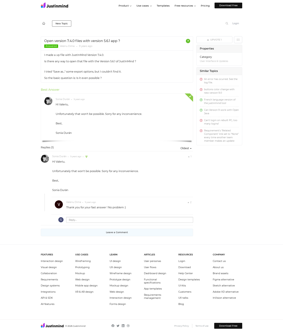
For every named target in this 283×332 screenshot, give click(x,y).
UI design (115, 261)
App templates (153, 288)
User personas (152, 261)
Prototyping (82, 267)
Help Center (185, 273)
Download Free (228, 5)
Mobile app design (86, 285)
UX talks (183, 297)
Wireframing (83, 261)
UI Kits (182, 285)
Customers (184, 291)
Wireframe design (121, 273)
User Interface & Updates (214, 61)
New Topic (62, 23)
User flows (150, 267)
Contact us (219, 261)
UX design (116, 267)
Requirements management (152, 296)
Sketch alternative (224, 285)
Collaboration (49, 273)
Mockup (80, 273)
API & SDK (47, 297)
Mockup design (119, 285)
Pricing (205, 5)
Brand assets (220, 273)
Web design (82, 279)
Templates (163, 5)
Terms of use (201, 325)
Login (235, 23)
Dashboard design (155, 273)
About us (218, 267)
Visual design (49, 267)
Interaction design (52, 261)
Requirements (49, 279)
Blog (181, 304)
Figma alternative (223, 279)
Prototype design (120, 279)
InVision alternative (224, 297)
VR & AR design (84, 291)
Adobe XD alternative (226, 291)
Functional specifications (152, 281)
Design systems (50, 285)
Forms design (118, 304)
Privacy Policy (181, 325)
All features (47, 304)
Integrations (48, 291)
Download (184, 267)
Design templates (189, 279)
